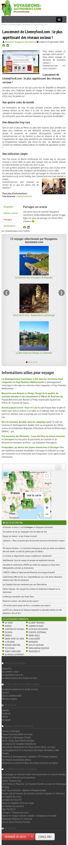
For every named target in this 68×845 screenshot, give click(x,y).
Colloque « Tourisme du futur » (15, 812)
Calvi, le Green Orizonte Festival (16, 822)
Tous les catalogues (11, 731)
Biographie (8, 206)
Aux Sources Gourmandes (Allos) (16, 759)
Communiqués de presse (20, 24)
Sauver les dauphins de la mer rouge (18, 802)
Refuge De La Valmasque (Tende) (16, 737)
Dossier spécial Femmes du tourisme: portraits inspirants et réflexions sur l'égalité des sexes (33, 795)
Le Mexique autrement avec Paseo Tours (18, 596)
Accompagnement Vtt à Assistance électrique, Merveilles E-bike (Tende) (30, 751)
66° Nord (9, 622)
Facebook (6, 713)
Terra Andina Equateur (38, 648)
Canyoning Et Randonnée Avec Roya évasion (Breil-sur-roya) (28, 746)
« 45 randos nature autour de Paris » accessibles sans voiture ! (27, 605)
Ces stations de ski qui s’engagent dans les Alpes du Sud (25, 531)
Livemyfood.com (24, 196)
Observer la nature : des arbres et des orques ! (21, 601)
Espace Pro (7, 668)
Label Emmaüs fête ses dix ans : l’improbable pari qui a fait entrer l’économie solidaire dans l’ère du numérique (32, 578)
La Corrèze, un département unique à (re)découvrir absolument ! (27, 555)
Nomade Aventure (12, 645)
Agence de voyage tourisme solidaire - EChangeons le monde (29, 815)
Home (4, 24)
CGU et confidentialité (12, 695)
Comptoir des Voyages (14, 629)
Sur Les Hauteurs (36, 645)
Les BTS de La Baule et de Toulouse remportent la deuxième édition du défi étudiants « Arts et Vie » (32, 611)
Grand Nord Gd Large (14, 638)
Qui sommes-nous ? (10, 671)
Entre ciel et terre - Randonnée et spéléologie (34, 315)
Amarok (8, 625)
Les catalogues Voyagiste (15, 619)
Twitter (5, 716)
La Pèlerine (10, 641)
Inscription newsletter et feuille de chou (20, 689)
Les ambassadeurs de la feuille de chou (19, 677)
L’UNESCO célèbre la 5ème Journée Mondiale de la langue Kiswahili (29, 572)
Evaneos (8, 635)
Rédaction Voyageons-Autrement (20, 41)
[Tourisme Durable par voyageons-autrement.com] (21, 7)
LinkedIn (5, 710)
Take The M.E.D (8, 809)
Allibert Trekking (36, 622)
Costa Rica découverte (38, 629)
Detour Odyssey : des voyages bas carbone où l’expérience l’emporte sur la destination (31, 590)
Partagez (8, 219)
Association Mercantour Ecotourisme (18, 777)
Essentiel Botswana (37, 632)
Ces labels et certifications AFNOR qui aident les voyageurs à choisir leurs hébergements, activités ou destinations (31, 566)
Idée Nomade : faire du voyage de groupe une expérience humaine (29, 560)
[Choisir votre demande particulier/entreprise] (32, 836)
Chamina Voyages (35, 625)
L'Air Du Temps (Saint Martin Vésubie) (18, 740)
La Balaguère (34, 638)
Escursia (8, 632)
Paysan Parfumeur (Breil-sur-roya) (17, 734)
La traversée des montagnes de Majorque (34, 277)
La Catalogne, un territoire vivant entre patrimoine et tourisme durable (34, 774)
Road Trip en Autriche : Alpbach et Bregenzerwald (24, 790)
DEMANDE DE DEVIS (15, 837)
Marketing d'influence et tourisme (17, 818)
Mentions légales (9, 698)
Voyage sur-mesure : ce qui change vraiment (20, 536)
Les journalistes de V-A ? (12, 674)
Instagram (6, 719)
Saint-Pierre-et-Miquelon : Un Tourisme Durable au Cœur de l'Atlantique (34, 783)
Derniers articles (11, 213)
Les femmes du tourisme (13, 806)
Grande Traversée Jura (11, 780)
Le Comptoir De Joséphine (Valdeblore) (19, 743)
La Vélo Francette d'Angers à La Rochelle (34, 352)
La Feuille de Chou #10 (12, 799)
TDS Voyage (10, 648)
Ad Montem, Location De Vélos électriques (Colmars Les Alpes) (30, 762)
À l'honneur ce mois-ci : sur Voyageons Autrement (28, 527)
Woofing (5, 787)
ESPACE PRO (45, 837)
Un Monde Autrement (14, 654)
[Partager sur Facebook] (3, 45)
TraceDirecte (34, 651)
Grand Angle (34, 635)
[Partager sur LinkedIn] (7, 45)
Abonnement (9, 225)
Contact (5, 692)
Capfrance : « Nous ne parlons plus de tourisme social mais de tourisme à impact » (34, 542)
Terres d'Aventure (13, 651)
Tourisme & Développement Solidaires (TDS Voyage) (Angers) (29, 756)
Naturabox (33, 641)
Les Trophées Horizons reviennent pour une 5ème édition (25, 584)
